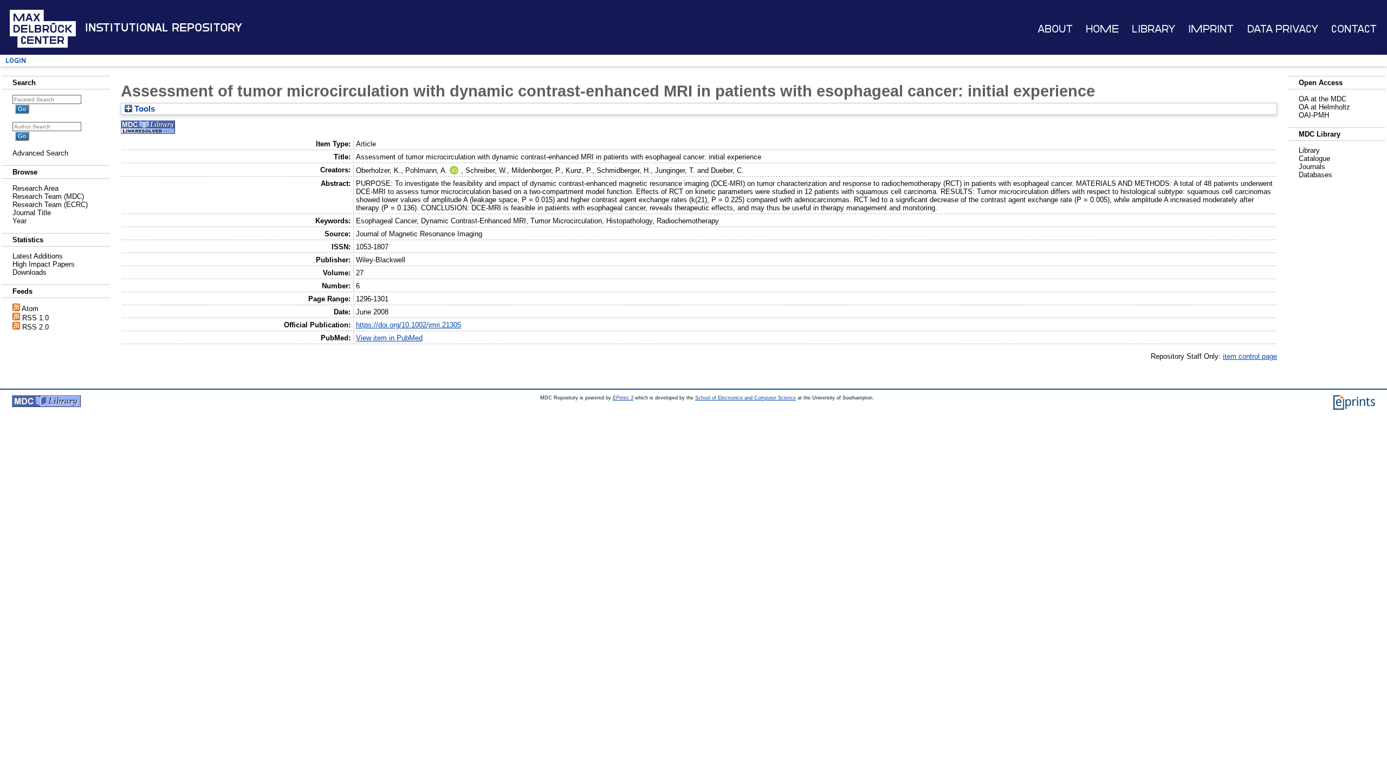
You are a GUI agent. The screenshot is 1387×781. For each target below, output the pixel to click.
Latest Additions (37, 256)
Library (1153, 29)
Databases (1315, 175)
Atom (30, 309)
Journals (1312, 167)
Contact (1354, 29)
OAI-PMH (1314, 115)
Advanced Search (40, 153)
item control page (1250, 356)
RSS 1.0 (35, 318)
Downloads (29, 272)
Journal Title (31, 213)
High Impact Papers (43, 264)
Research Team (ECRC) (50, 205)
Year (19, 221)
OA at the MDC (1322, 99)
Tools (143, 109)
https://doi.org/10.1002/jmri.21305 (408, 325)
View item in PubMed (389, 338)
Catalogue (1314, 158)
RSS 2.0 (35, 327)
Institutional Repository (163, 27)
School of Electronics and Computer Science (745, 398)
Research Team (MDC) (48, 196)
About (1055, 29)
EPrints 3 (623, 398)
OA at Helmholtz (1324, 107)
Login (15, 60)
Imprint (1211, 29)
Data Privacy (1282, 29)
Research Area (35, 188)
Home (1102, 29)
